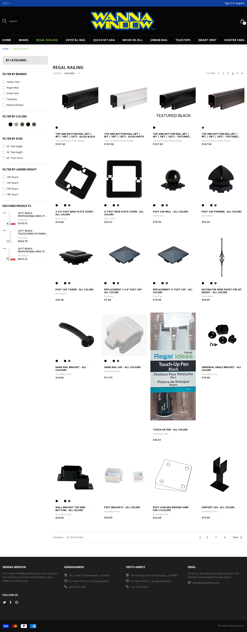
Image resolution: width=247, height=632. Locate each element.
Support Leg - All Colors (218, 507)
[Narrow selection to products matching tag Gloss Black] (10, 124)
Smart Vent (207, 40)
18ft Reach (12, 194)
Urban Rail (159, 40)
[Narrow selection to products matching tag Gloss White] (5, 124)
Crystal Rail (76, 40)
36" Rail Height (15, 152)
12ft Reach (12, 182)
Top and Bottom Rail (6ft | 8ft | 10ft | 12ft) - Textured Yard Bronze (220, 135)
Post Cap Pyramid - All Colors (221, 211)
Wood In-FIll (132, 40)
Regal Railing (47, 40)
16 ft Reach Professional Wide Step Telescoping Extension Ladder (33, 250)
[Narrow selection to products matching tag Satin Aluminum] (34, 124)
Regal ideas (13, 87)
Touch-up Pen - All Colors (170, 429)
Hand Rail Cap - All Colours (122, 367)
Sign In (228, 3)
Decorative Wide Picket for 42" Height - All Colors (222, 291)
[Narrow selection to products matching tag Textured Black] (28, 124)
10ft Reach (12, 177)
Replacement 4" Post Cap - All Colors (173, 291)
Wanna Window (15, 104)
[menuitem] (7, 40)
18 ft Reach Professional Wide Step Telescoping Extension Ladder (33, 215)
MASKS (24, 40)
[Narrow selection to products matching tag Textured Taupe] (16, 124)
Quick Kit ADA (104, 40)
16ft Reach (12, 188)
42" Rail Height (15, 146)
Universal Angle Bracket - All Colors (221, 369)
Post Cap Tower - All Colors (74, 289)
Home (7, 40)
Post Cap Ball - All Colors (170, 211)
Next (236, 537)
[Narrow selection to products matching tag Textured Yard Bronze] (22, 124)
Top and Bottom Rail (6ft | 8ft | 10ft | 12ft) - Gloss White (124, 135)
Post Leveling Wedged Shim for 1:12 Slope (170, 509)
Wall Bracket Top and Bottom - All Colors (70, 509)
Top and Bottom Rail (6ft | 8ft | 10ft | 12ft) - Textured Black (171, 135)
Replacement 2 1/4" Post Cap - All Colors (123, 291)
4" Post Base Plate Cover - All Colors (124, 213)
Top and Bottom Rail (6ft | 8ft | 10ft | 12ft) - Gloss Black (75, 135)
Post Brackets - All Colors (122, 507)
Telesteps (183, 40)
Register (240, 3)
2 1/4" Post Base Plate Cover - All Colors (74, 213)
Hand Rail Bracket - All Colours (70, 369)
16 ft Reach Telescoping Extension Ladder (33, 232)
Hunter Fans (234, 40)
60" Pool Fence (15, 157)
